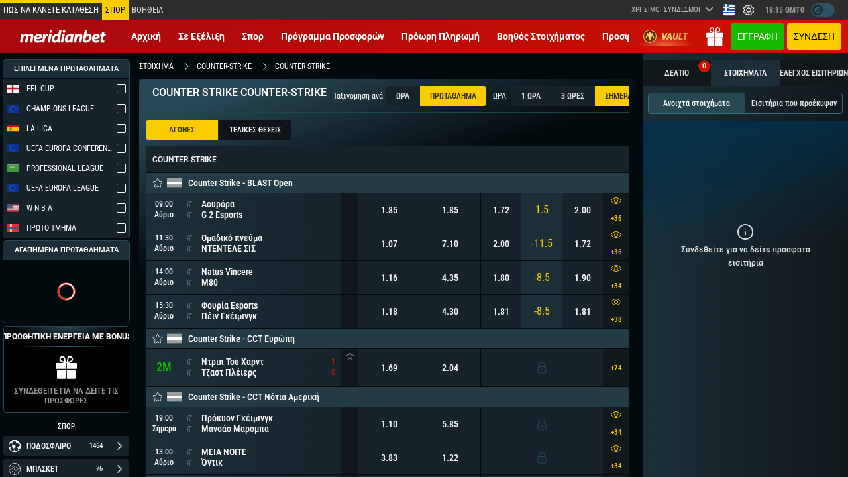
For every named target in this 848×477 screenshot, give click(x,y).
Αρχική (146, 36)
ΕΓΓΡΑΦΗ (757, 36)
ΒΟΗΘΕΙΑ (147, 10)
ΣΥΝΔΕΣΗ (814, 36)
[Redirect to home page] (63, 36)
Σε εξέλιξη (201, 36)
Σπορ (253, 36)
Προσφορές (627, 36)
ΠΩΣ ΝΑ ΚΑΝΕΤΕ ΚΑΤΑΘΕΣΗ (51, 10)
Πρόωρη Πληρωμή (440, 36)
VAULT (674, 36)
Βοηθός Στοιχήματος (541, 36)
